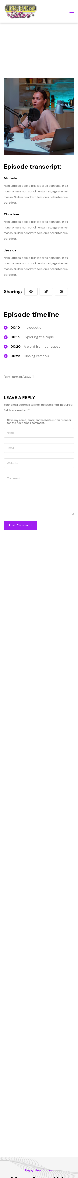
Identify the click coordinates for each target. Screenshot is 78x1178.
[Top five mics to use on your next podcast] (61, 291)
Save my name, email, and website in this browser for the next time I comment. (39, 421)
